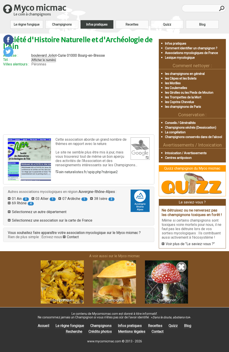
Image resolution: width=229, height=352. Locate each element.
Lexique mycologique (180, 57)
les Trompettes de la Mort (183, 97)
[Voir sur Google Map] (140, 148)
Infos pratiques (97, 24)
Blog (202, 24)
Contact (73, 237)
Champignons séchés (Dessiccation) (190, 127)
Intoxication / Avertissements (186, 153)
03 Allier (44, 199)
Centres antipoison (178, 158)
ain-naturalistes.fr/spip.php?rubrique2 (88, 172)
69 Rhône (22, 203)
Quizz (167, 24)
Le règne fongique (27, 24)
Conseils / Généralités (180, 123)
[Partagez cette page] (8, 40)
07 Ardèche (73, 199)
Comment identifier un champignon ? (191, 48)
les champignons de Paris (183, 106)
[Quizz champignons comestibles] (192, 194)
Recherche (74, 331)
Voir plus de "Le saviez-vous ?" (190, 244)
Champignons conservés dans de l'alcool (193, 137)
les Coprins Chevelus (179, 102)
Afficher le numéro (43, 60)
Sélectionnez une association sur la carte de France (52, 220)
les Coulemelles (176, 88)
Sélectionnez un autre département (39, 212)
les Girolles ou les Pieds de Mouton (189, 92)
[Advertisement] (78, 100)
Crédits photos (100, 331)
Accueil (43, 326)
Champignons (62, 24)
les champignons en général (185, 74)
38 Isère (103, 199)
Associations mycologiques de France (191, 53)
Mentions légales (131, 331)
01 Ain (19, 199)
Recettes (132, 24)
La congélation (175, 132)
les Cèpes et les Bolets (181, 78)
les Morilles (173, 83)
